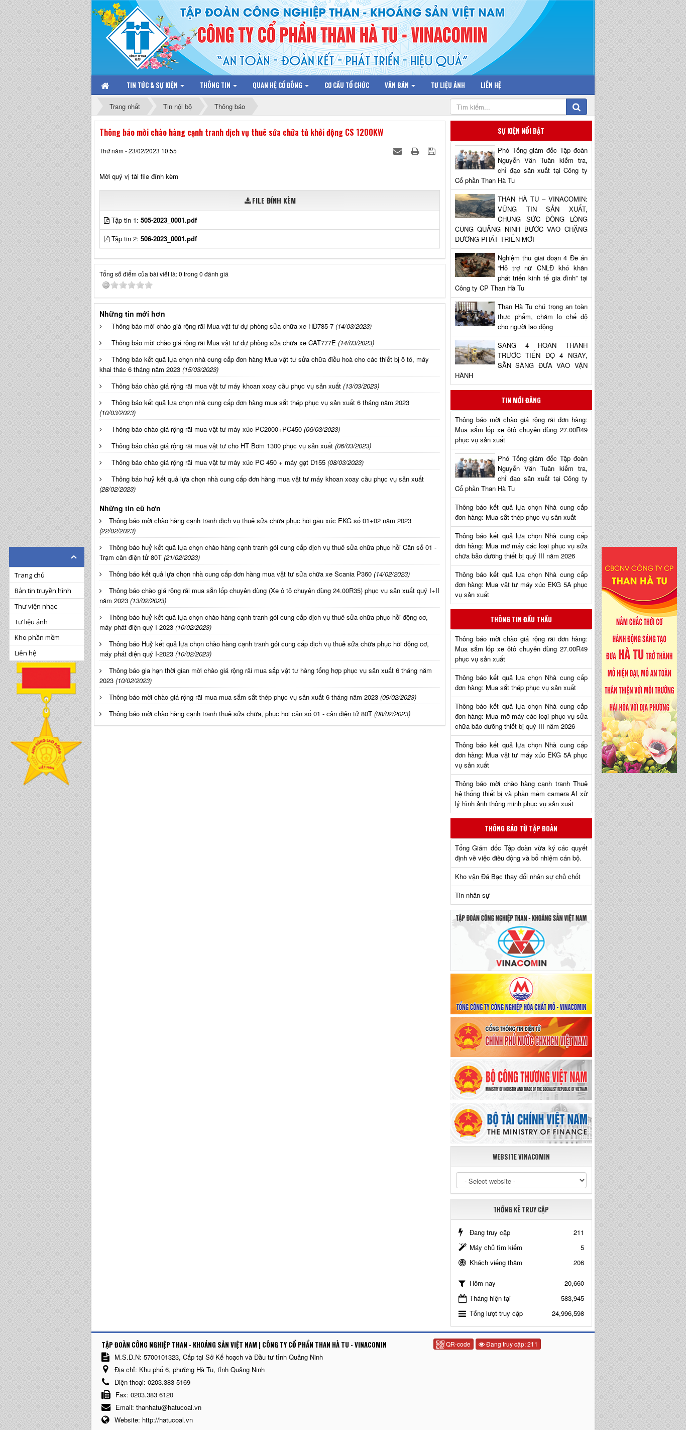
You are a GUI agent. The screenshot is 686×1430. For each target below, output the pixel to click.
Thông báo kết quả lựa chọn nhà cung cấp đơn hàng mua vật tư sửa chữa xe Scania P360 (240, 574)
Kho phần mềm (37, 637)
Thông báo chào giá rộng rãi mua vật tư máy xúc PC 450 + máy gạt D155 (218, 462)
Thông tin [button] (216, 85)
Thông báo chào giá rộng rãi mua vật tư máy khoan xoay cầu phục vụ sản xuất (226, 386)
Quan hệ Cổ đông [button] (278, 85)
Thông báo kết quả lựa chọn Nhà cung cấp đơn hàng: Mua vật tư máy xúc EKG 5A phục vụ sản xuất (521, 584)
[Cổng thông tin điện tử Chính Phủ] (521, 1035)
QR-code (457, 1344)
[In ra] (416, 150)
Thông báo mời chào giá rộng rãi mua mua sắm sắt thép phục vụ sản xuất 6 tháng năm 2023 (243, 697)
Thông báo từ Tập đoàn (521, 828)
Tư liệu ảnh (31, 621)
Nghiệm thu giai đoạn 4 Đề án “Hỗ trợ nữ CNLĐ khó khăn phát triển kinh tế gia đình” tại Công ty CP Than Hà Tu (521, 273)
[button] (107, 220)
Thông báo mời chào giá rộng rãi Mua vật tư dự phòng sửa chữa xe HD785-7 (222, 326)
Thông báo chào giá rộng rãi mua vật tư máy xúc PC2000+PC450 (206, 429)
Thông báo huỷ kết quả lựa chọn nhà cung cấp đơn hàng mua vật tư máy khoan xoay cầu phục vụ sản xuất (267, 479)
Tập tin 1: (154, 220)
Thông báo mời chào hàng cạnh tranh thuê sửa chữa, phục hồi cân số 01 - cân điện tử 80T (240, 713)
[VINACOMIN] (521, 939)
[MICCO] (521, 993)
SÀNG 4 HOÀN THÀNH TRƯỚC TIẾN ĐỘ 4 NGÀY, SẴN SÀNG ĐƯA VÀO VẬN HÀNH (521, 360)
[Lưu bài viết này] (432, 150)
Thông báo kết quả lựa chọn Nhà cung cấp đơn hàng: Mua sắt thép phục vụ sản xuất (521, 512)
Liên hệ (25, 652)
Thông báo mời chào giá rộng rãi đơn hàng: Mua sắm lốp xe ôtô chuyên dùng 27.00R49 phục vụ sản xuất (521, 429)
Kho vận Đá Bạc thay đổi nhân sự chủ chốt (518, 876)
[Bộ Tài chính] (521, 1122)
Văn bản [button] (397, 85)
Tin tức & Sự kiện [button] (153, 85)
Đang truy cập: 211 (511, 1344)
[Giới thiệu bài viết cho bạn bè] (398, 150)
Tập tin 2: (154, 238)
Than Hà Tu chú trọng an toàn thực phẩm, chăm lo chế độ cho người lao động (543, 316)
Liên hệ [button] (491, 85)
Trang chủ (30, 575)
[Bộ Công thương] (521, 1079)
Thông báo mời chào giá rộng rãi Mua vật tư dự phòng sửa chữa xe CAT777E (223, 342)
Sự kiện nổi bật (521, 131)
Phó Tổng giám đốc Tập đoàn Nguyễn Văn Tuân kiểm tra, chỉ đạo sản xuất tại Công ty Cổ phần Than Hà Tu (521, 165)
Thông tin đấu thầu (521, 619)
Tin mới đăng (521, 400)
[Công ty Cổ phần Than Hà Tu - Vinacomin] (144, 35)
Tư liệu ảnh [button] (448, 85)
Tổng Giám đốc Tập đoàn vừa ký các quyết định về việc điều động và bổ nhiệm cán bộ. (521, 853)
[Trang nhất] (106, 84)
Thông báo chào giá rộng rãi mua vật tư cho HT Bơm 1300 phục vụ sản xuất (222, 445)
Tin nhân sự (472, 895)
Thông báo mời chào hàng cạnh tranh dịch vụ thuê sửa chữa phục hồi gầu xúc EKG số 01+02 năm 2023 (260, 520)
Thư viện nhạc (36, 606)
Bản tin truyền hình (43, 590)
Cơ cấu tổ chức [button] (346, 85)
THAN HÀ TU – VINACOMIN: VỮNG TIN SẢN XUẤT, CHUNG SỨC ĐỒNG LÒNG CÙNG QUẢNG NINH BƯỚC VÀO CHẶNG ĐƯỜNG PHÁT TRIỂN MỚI (521, 219)
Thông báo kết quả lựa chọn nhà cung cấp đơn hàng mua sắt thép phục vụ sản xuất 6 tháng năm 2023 (260, 402)
